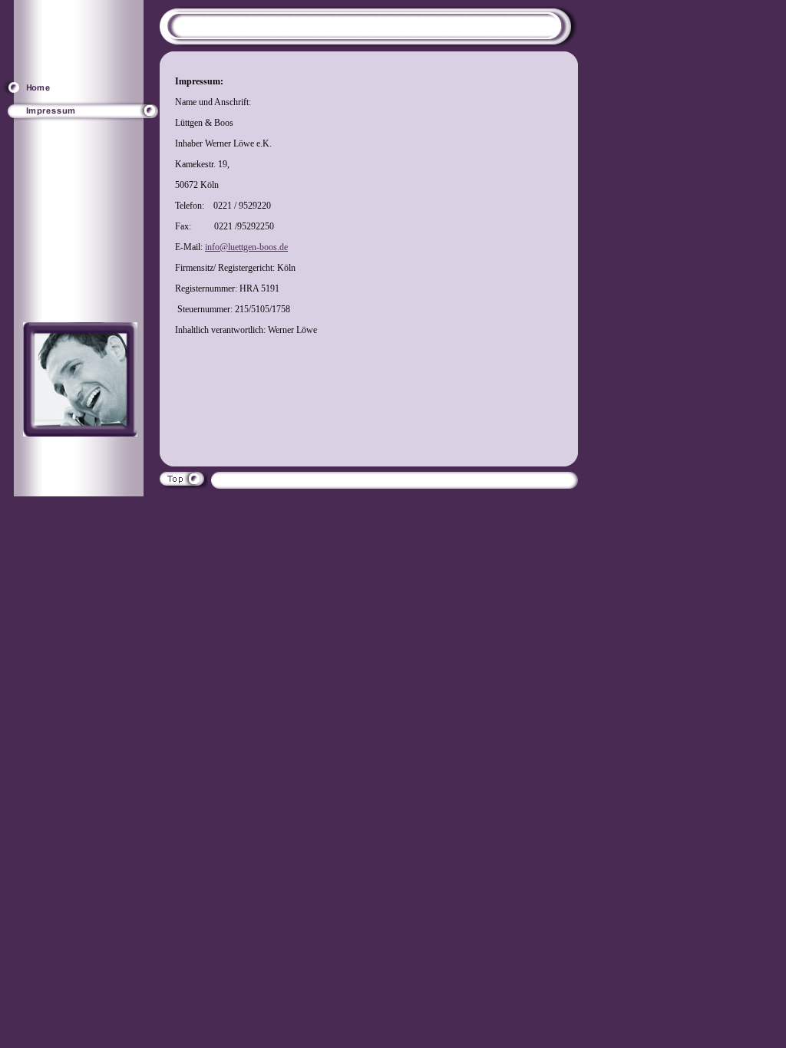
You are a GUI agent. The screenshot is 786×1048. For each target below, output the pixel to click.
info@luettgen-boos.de (246, 247)
